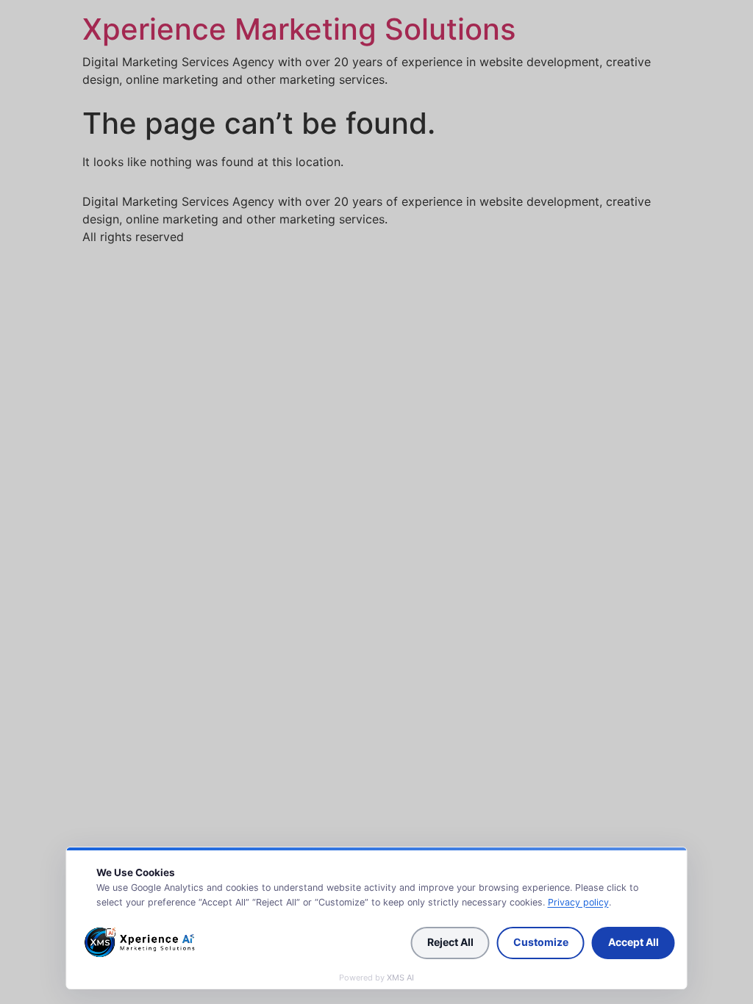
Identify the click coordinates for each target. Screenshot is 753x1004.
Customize (540, 942)
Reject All (450, 942)
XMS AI (400, 977)
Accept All (633, 942)
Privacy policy (578, 902)
